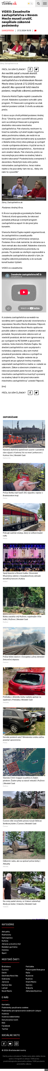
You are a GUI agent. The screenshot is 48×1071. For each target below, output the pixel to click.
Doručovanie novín (10, 1020)
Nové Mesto (7, 991)
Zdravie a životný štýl (11, 944)
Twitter (5, 1029)
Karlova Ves (7, 985)
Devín (4, 973)
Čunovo (5, 970)
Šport (4, 953)
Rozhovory (6, 935)
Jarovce (5, 982)
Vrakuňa (29, 988)
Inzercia (5, 1014)
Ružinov (29, 979)
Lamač (5, 988)
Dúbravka (6, 979)
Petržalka (30, 966)
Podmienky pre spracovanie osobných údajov (21, 1011)
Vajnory (29, 985)
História (5, 950)
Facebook (6, 1026)
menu (45, 3)
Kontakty (6, 1004)
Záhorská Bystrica (34, 991)
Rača (28, 973)
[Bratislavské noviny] (9, 3)
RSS (3, 1023)
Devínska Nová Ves (10, 976)
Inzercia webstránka (10, 1017)
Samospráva (8, 30)
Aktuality (6, 932)
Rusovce (29, 976)
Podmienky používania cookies (15, 1007)
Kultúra (5, 941)
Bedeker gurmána (9, 947)
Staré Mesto (31, 982)
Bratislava (6, 966)
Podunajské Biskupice (35, 970)
